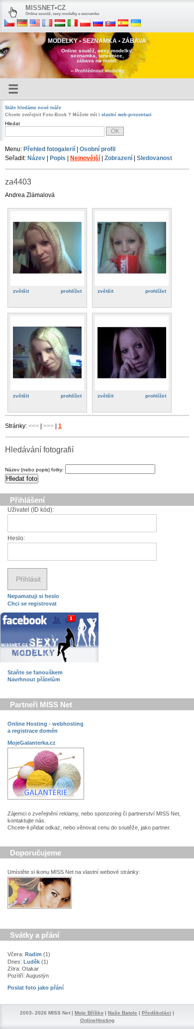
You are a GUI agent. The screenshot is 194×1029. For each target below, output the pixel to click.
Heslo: (16, 538)
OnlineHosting (97, 1020)
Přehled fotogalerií (49, 149)
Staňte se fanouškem (35, 672)
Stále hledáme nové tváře (33, 107)
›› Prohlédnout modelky (97, 70)
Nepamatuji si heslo (33, 596)
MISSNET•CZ (45, 7)
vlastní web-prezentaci (126, 114)
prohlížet (71, 291)
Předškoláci (156, 1013)
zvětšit (21, 291)
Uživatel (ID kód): (30, 509)
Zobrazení (118, 158)
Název (36, 158)
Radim (33, 954)
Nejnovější (85, 158)
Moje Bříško (89, 1013)
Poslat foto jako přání (35, 988)
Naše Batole (122, 1013)
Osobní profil (97, 149)
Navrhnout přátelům (33, 679)
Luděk (31, 962)
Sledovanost (154, 158)
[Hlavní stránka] (12, 12)
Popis (58, 158)
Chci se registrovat (32, 604)
